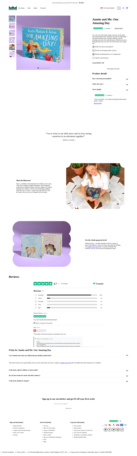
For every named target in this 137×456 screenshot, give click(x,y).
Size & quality (96, 89)
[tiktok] (122, 429)
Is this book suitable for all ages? (19, 381)
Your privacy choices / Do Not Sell (83, 430)
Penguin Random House (80, 437)
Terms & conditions (8, 452)
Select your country (18, 432)
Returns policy (77, 428)
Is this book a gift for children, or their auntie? (23, 370)
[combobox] (107, 8)
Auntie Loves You (92, 247)
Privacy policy (77, 426)
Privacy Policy (21, 452)
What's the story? (97, 84)
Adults (35, 8)
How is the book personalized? (102, 78)
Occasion (43, 8)
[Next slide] (68, 43)
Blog (45, 441)
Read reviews (119, 28)
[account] (123, 8)
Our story (46, 426)
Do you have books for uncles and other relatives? (24, 375)
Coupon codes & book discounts (21, 430)
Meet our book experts (49, 428)
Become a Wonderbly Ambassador (53, 437)
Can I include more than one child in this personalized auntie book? (30, 355)
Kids (28, 8)
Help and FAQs (17, 426)
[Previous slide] (19, 43)
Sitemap (15, 435)
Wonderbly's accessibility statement (83, 435)
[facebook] (109, 429)
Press (45, 439)
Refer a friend (47, 435)
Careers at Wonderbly (49, 430)
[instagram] (118, 429)
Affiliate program (48, 432)
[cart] (127, 8)
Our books (21, 8)
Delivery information (19, 428)
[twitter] (113, 429)
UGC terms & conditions (80, 432)
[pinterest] (105, 429)
